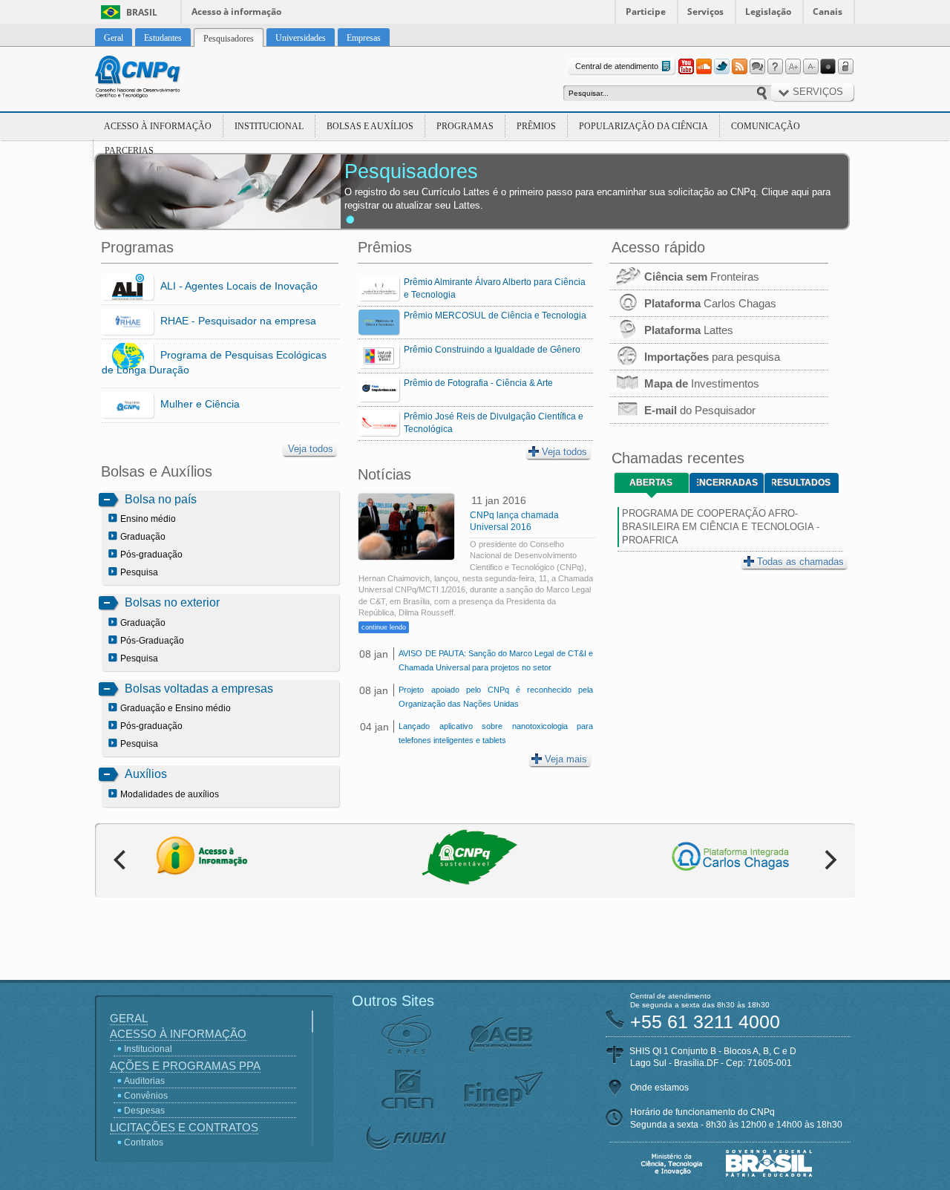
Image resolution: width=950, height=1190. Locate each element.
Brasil (141, 12)
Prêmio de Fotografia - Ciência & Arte (478, 383)
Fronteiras (701, 276)
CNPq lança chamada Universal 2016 (514, 521)
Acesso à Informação (158, 126)
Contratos (143, 1142)
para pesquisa (712, 356)
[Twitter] (721, 67)
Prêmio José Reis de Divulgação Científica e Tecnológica (493, 422)
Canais (827, 11)
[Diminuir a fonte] (810, 67)
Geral (129, 1018)
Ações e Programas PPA (185, 1065)
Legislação (768, 11)
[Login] (846, 67)
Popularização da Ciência (643, 126)
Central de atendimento (616, 66)
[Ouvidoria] (757, 67)
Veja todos (310, 448)
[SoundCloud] (703, 67)
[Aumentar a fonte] (792, 67)
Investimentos (701, 383)
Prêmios (536, 126)
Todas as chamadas (800, 561)
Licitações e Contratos (184, 1127)
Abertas (650, 482)
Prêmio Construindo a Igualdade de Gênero (492, 349)
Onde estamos (659, 1087)
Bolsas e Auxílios (370, 126)
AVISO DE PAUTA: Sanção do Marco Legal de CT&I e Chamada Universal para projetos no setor (495, 660)
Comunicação (765, 126)
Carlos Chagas (710, 303)
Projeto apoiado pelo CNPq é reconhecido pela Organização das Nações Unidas (495, 696)
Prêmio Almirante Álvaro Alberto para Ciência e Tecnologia (495, 288)
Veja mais (566, 759)
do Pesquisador (700, 410)
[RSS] (739, 67)
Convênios (146, 1096)
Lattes (688, 330)
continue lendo (383, 627)
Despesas (144, 1110)
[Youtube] (686, 67)
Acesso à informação (236, 11)
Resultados (801, 482)
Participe (646, 11)
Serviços (705, 11)
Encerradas (727, 482)
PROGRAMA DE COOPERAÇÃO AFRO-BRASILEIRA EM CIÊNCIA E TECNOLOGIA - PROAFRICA (720, 527)
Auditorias (144, 1081)
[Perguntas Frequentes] (775, 67)
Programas (465, 126)
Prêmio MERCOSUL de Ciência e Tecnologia (495, 315)
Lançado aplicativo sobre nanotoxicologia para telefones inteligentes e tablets (495, 733)
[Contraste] (828, 67)
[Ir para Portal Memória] (156, 79)
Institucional (269, 126)
